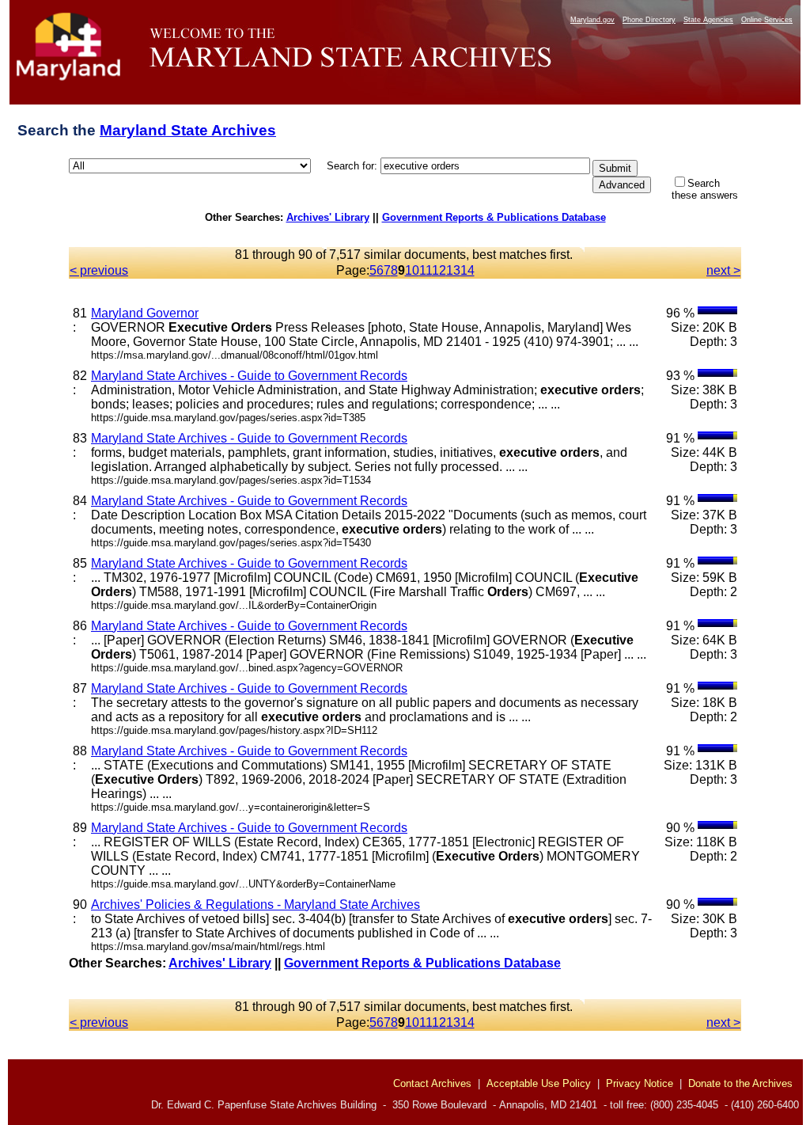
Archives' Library (327, 217)
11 (425, 270)
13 (453, 270)
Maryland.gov (592, 20)
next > (723, 270)
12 (439, 270)
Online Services (767, 20)
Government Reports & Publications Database (494, 217)
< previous (99, 270)
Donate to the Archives (740, 1083)
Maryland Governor (145, 313)
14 (467, 270)
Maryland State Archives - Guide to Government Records (249, 375)
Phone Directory (649, 20)
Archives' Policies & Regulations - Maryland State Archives (255, 904)
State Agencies (708, 20)
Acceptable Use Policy (538, 1083)
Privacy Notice (639, 1083)
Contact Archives (432, 1083)
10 (412, 270)
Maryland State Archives (188, 130)
